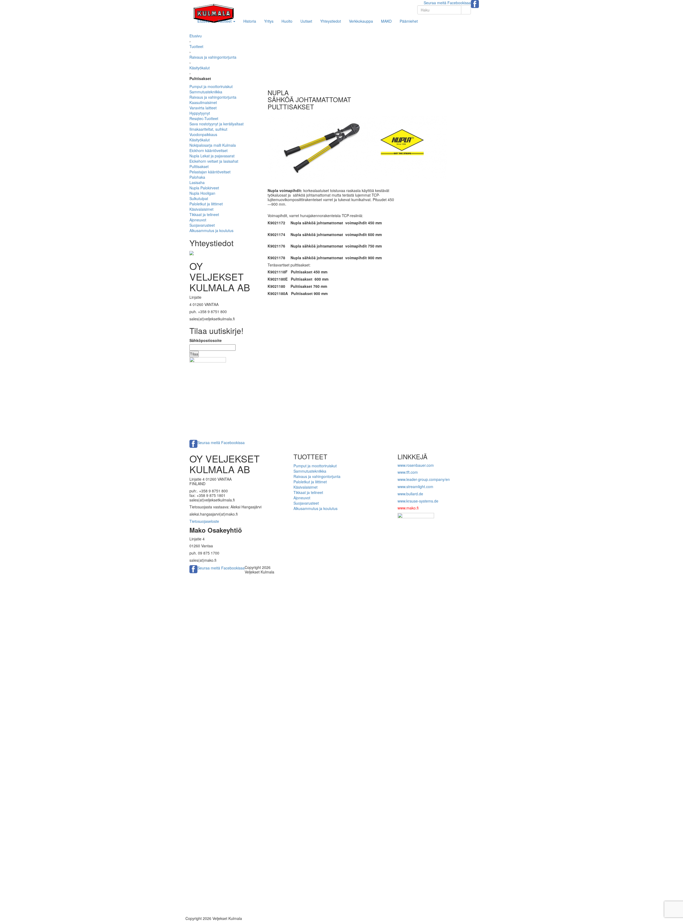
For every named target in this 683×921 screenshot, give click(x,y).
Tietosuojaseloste (204, 521)
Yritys (268, 21)
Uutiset (306, 21)
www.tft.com (408, 472)
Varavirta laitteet (203, 107)
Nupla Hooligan (202, 193)
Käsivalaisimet (201, 209)
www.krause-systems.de (418, 501)
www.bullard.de (410, 493)
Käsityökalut (199, 67)
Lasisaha (197, 182)
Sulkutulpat (198, 198)
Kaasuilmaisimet (203, 102)
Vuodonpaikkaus (203, 134)
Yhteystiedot (330, 21)
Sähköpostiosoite (205, 340)
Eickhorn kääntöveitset (208, 150)
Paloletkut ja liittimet (206, 203)
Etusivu (203, 21)
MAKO (386, 21)
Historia (249, 21)
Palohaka (197, 177)
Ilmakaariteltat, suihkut (208, 129)
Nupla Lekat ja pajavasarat (212, 155)
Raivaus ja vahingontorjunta (212, 57)
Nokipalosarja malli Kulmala (212, 145)
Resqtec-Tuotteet (203, 118)
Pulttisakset (199, 166)
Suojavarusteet (202, 225)
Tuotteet (225, 21)
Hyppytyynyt (199, 113)
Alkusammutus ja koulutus (211, 230)
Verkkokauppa (361, 21)
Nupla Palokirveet (204, 187)
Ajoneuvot (197, 219)
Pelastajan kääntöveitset (210, 171)
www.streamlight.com (415, 486)
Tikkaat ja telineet (204, 214)
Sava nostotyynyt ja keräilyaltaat (216, 123)
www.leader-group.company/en (424, 479)
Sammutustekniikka (205, 91)
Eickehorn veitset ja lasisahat (213, 161)
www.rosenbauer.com (416, 465)
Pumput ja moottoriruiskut (211, 86)
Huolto (286, 21)
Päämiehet (409, 21)
